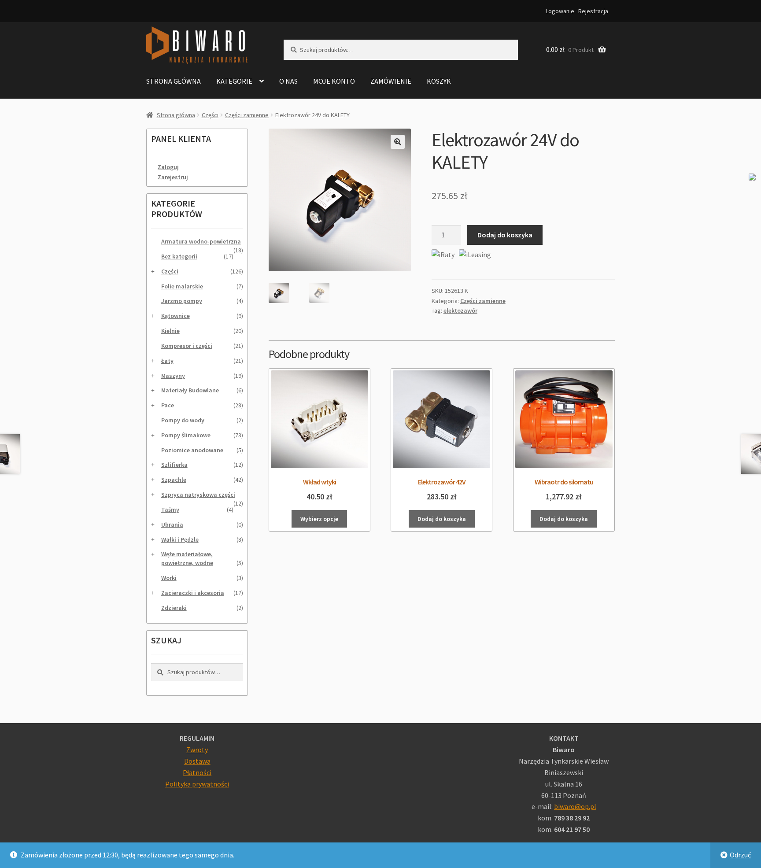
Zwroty (197, 749)
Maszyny (173, 376)
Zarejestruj (173, 177)
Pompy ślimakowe (186, 435)
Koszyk (439, 81)
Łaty (167, 361)
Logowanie (560, 11)
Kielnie (170, 331)
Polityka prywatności (197, 783)
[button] (398, 142)
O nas (288, 81)
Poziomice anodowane (192, 450)
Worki (169, 578)
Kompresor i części (186, 346)
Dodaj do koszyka (504, 234)
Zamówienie (390, 81)
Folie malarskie (182, 286)
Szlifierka (174, 465)
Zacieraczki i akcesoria (192, 593)
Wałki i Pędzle (180, 539)
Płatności (197, 772)
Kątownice (175, 316)
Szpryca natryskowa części (198, 495)
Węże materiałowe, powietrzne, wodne (187, 558)
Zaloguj (168, 167)
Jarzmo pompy (181, 301)
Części (210, 115)
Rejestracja (593, 11)
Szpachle (173, 480)
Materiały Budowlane (190, 390)
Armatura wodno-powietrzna (201, 241)
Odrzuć (740, 854)
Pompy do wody (182, 420)
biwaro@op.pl (575, 806)
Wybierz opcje (319, 519)
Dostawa (197, 761)
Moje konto (334, 81)
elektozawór (460, 310)
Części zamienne (247, 115)
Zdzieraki (174, 608)
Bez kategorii (179, 256)
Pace (167, 405)
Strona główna (173, 81)
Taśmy (170, 509)
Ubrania (172, 524)
